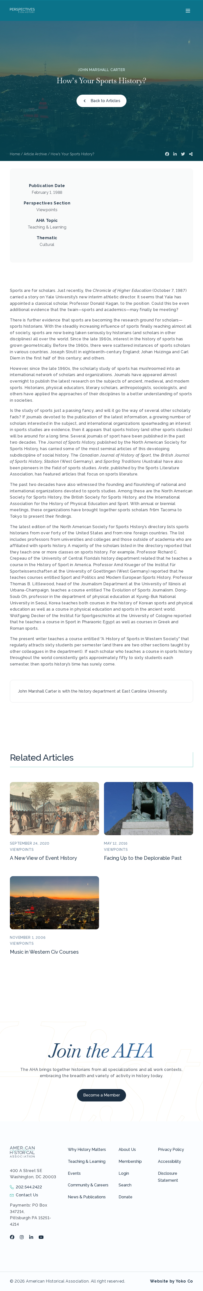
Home (15, 154)
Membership (130, 1161)
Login (124, 1173)
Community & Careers (88, 1185)
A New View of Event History (43, 858)
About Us (127, 1149)
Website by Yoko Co (171, 1281)
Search (125, 1185)
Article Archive (35, 154)
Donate (125, 1197)
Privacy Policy (171, 1149)
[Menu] (187, 10)
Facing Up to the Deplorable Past (143, 858)
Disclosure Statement (168, 1177)
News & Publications (87, 1197)
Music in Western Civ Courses (44, 952)
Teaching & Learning (86, 1161)
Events (74, 1173)
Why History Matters (87, 1149)
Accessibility (169, 1161)
